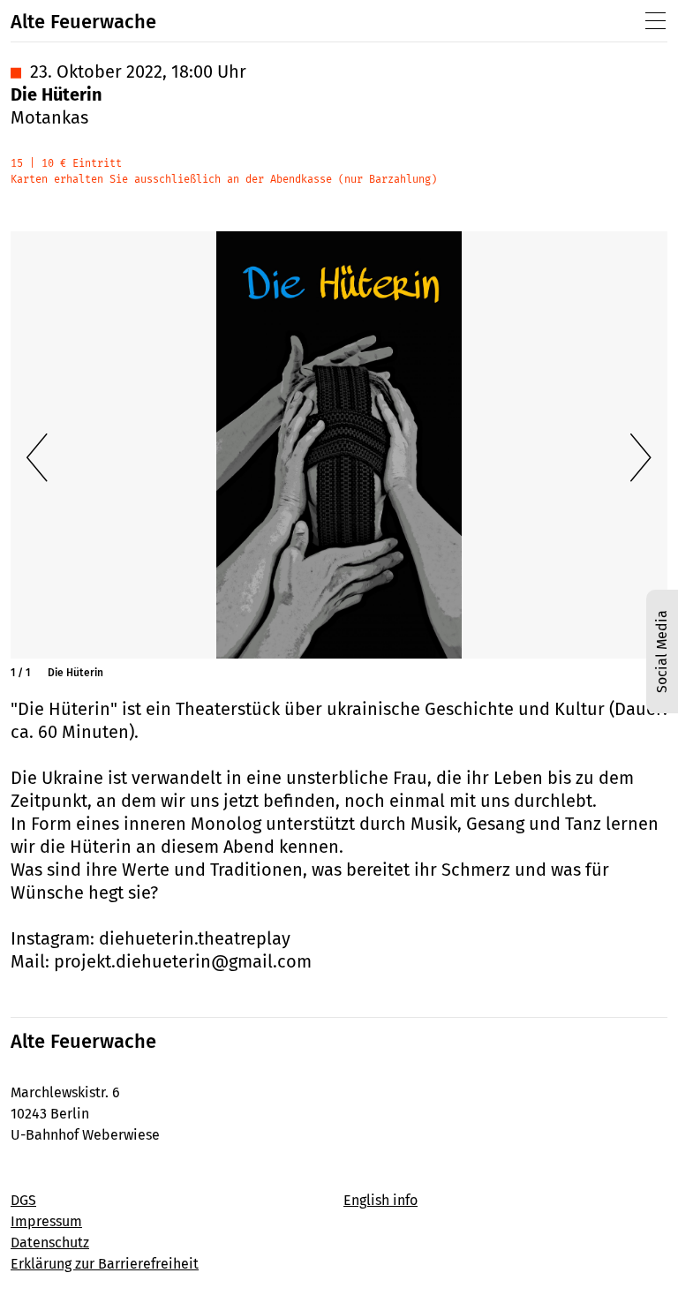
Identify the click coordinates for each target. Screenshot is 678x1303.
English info (380, 1200)
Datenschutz (50, 1242)
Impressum (46, 1221)
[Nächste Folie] (641, 458)
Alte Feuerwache (83, 22)
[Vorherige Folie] (37, 458)
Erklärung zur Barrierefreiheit (105, 1263)
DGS (23, 1200)
